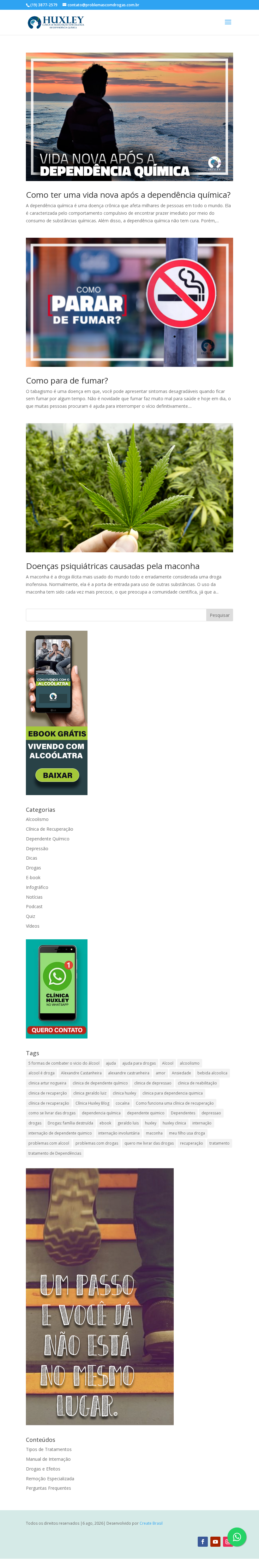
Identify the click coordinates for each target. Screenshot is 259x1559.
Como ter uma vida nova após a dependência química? (128, 194)
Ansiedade (181, 1073)
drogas (34, 1123)
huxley (150, 1123)
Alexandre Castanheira (81, 1073)
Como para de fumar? (67, 380)
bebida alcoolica (212, 1073)
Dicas (31, 858)
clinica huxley (124, 1093)
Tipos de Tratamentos (49, 1449)
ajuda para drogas (139, 1063)
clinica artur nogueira (47, 1083)
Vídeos (32, 926)
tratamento (219, 1143)
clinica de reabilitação (197, 1083)
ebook (105, 1123)
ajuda (111, 1063)
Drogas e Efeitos (43, 1469)
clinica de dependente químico (100, 1083)
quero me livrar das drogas (149, 1143)
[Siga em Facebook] (203, 1542)
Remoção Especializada (50, 1479)
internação (202, 1123)
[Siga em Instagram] (228, 1542)
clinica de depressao (153, 1083)
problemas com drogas (96, 1143)
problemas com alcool (48, 1143)
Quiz (30, 916)
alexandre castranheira (128, 1073)
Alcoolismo (37, 819)
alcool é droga (41, 1073)
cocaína (123, 1103)
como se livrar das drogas (51, 1113)
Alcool (167, 1063)
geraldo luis (128, 1123)
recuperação (191, 1143)
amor (161, 1073)
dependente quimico (146, 1113)
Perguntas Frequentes (48, 1488)
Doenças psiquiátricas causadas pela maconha (113, 566)
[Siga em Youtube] (215, 1542)
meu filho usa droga (187, 1133)
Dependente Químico (47, 839)
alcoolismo (190, 1063)
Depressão (37, 848)
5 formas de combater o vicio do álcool (63, 1063)
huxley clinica (174, 1123)
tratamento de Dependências (54, 1153)
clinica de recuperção (47, 1093)
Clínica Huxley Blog (92, 1103)
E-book (33, 877)
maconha (154, 1133)
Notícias (34, 897)
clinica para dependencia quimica (172, 1093)
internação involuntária (119, 1133)
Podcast (34, 906)
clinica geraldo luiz (89, 1093)
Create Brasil (151, 1523)
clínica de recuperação (48, 1103)
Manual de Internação (48, 1459)
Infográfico (37, 887)
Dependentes (183, 1113)
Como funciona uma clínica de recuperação (175, 1103)
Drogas (33, 868)
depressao (211, 1113)
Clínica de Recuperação (49, 829)
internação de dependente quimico (60, 1133)
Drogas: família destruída (70, 1123)
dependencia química (101, 1113)
